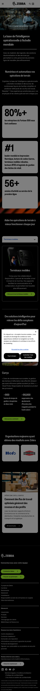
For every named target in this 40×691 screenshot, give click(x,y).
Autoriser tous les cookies (28, 356)
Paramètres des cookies (20, 349)
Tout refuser (12, 356)
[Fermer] (35, 331)
